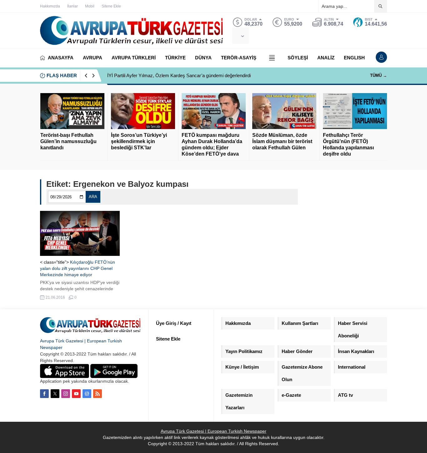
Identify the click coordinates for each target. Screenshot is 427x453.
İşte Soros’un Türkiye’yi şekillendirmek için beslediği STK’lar (139, 141)
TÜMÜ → (378, 75)
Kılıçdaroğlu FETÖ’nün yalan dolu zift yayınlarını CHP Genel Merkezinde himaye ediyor (77, 268)
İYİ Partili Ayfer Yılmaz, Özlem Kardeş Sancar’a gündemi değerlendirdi (179, 75)
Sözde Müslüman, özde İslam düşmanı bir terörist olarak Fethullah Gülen (282, 141)
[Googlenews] (87, 393)
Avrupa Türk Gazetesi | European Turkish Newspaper (213, 431)
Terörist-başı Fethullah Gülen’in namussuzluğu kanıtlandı (68, 141)
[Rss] (97, 393)
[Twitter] (55, 393)
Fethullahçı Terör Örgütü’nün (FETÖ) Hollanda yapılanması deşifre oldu (348, 144)
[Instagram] (65, 393)
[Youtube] (76, 393)
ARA (93, 196)
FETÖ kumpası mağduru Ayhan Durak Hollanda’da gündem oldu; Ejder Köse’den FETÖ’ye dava (212, 144)
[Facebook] (44, 393)
